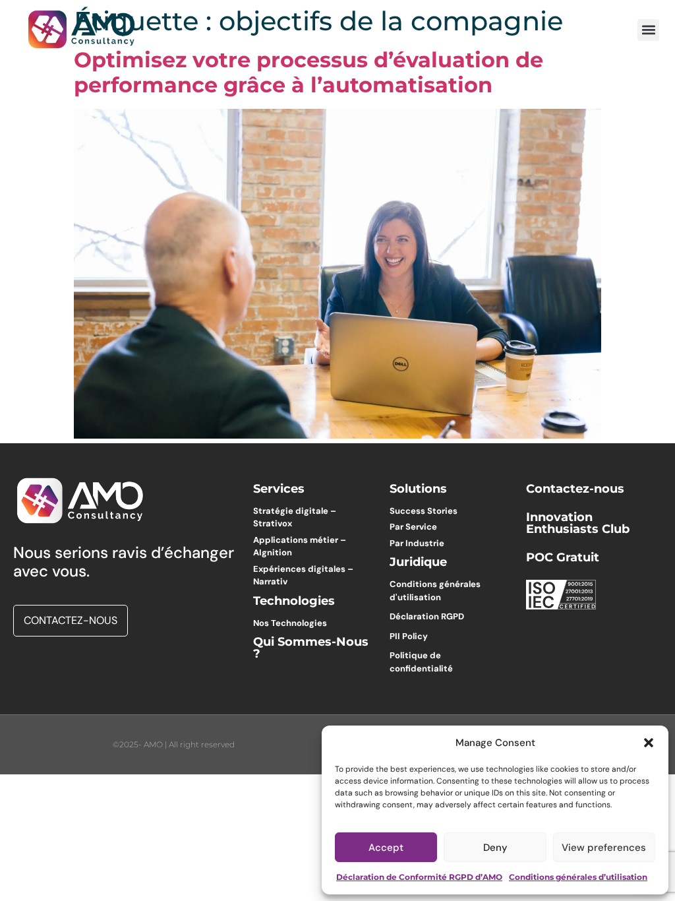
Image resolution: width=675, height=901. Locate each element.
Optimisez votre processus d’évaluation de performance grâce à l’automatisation (308, 72)
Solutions (418, 489)
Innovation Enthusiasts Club (578, 523)
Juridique (418, 562)
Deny (495, 847)
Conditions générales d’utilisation (578, 877)
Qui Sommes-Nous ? (310, 648)
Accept (385, 847)
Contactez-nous (575, 489)
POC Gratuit (562, 557)
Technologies (294, 601)
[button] (648, 742)
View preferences (604, 847)
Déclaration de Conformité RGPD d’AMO (419, 877)
